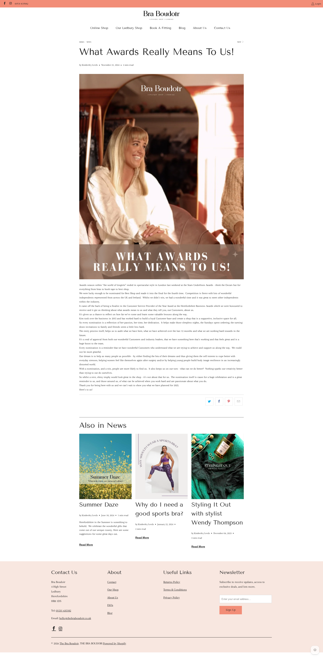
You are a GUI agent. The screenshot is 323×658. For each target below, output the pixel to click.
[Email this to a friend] (239, 401)
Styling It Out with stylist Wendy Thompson (217, 513)
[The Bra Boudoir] (161, 16)
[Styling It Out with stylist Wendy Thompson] (217, 466)
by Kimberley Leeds (88, 64)
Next (239, 42)
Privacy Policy (171, 597)
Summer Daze (98, 504)
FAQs (110, 605)
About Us (112, 597)
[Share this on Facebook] (219, 401)
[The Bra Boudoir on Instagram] (10, 3)
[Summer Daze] (105, 466)
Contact (111, 582)
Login (318, 3)
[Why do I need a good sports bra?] (161, 466)
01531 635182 (21, 3)
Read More (86, 544)
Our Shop (113, 589)
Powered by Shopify (114, 643)
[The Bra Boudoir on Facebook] (4, 3)
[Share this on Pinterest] (229, 401)
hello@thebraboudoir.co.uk (75, 618)
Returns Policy (171, 582)
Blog (109, 613)
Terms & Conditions (175, 589)
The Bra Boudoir (69, 643)
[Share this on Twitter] (209, 401)
